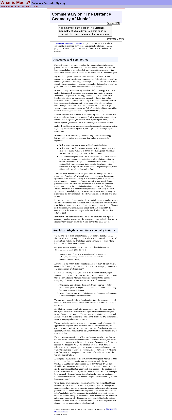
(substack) (26, 7)
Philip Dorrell (117, 38)
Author (17, 7)
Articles (9, 7)
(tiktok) (36, 7)
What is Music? (15, 2)
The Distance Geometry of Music (68, 43)
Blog (3, 7)
